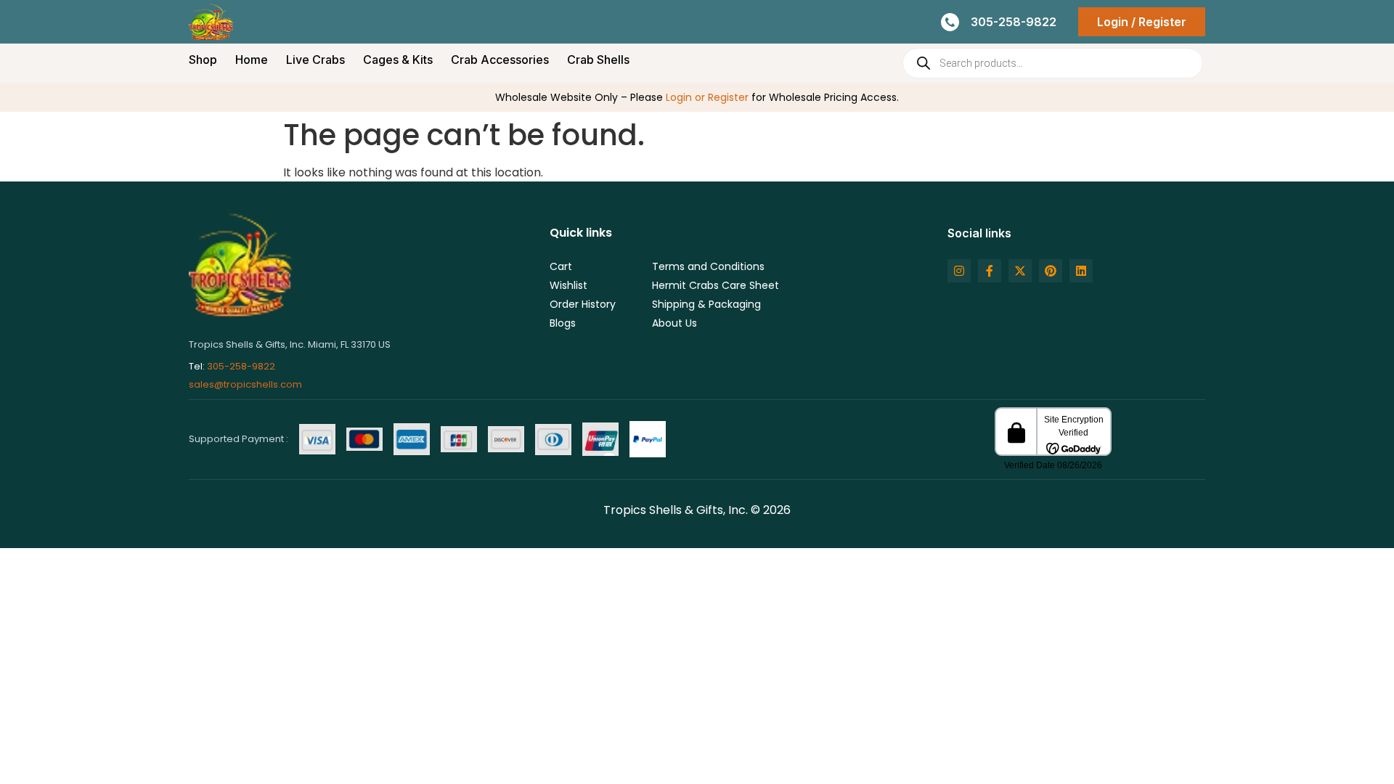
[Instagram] (959, 270)
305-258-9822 (241, 366)
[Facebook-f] (989, 270)
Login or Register (707, 97)
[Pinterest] (1050, 270)
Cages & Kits (398, 59)
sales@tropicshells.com (245, 384)
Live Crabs (315, 59)
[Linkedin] (1081, 270)
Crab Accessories (500, 59)
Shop (203, 59)
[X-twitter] (1020, 270)
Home (251, 59)
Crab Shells (598, 59)
